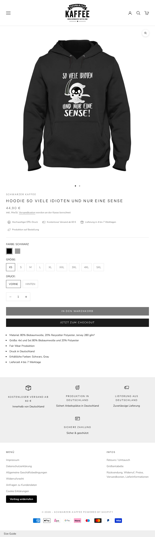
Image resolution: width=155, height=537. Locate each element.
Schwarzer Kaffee (21, 194)
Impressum (12, 460)
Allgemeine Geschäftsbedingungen (26, 472)
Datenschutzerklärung (19, 466)
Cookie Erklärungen (17, 491)
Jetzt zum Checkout (77, 322)
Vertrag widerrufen (21, 499)
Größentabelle (115, 466)
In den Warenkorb (77, 311)
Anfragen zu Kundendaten (21, 485)
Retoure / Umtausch (118, 460)
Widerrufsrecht (15, 479)
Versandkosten (27, 212)
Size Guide (10, 533)
